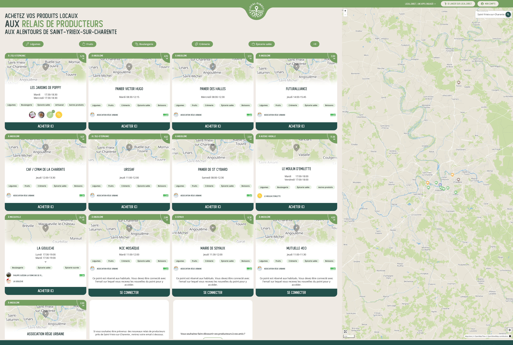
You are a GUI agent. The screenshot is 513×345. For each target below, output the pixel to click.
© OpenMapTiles (479, 336)
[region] (427, 173)
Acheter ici (46, 126)
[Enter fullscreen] (345, 332)
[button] (420, 4)
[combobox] (491, 14)
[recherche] (508, 14)
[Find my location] (510, 330)
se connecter (129, 293)
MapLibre (468, 336)
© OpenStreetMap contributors (497, 336)
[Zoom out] (345, 15)
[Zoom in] (345, 11)
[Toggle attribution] (510, 336)
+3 (314, 44)
